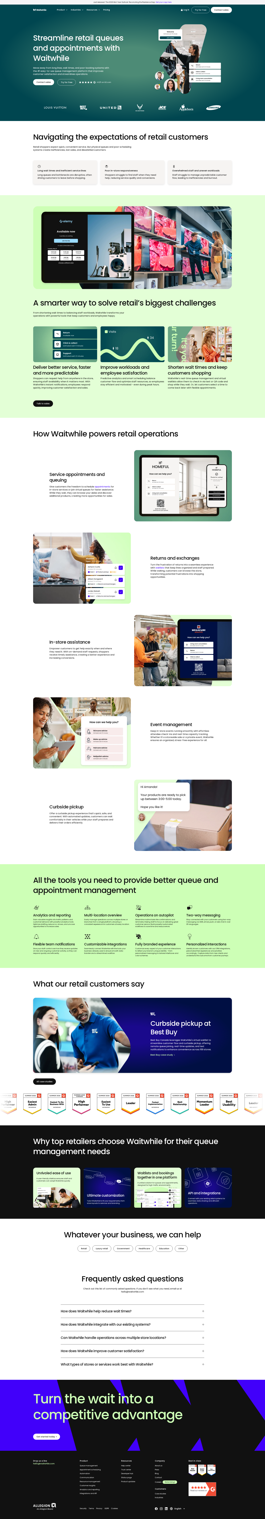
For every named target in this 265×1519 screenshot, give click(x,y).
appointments (102, 486)
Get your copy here (163, 2)
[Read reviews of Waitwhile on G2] (210, 1489)
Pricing (106, 10)
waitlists (160, 567)
